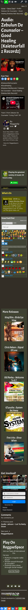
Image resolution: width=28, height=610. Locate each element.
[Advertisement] (13, 157)
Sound (21, 220)
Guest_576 (8, 240)
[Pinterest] (14, 79)
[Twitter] (5, 79)
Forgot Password (7, 509)
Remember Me (9, 505)
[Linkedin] (11, 79)
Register (5, 507)
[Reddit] (8, 79)
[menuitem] (2, 1)
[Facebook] (2, 79)
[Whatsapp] (17, 79)
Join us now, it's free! (14, 487)
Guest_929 (9, 275)
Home (3, 8)
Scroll (25, 220)
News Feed (11, 8)
